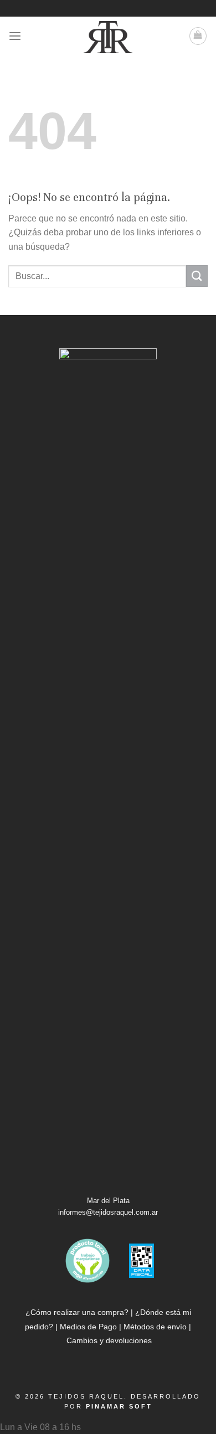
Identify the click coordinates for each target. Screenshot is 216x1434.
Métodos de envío (155, 1326)
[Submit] (197, 276)
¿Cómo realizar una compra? (76, 1312)
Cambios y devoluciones (109, 1340)
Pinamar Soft (119, 1406)
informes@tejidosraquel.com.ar (108, 1212)
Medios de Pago (88, 1326)
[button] (108, 1427)
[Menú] (15, 36)
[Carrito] (198, 36)
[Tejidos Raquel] (108, 37)
